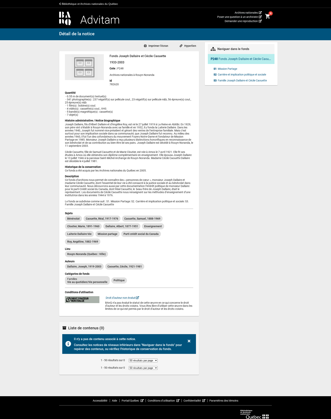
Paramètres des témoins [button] (223, 400)
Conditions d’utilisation (165, 400)
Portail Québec (134, 400)
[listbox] (129, 230)
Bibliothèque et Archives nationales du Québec (89, 3)
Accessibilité (100, 400)
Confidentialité (195, 400)
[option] (73, 219)
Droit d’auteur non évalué (120, 297)
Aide (115, 400)
